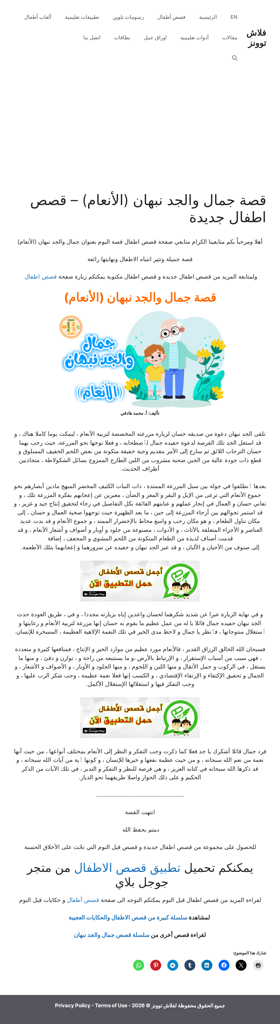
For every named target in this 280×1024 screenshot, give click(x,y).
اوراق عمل (155, 37)
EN (233, 17)
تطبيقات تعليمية (82, 17)
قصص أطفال (171, 17)
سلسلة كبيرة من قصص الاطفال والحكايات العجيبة (128, 917)
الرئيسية (208, 17)
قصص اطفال (40, 276)
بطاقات (122, 37)
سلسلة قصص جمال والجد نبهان (112, 934)
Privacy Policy (72, 1005)
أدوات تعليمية (194, 37)
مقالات (229, 37)
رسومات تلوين (128, 17)
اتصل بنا (91, 37)
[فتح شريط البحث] (234, 58)
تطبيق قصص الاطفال (127, 867)
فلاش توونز (256, 37)
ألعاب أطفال (37, 17)
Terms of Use (111, 1005)
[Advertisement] (140, 140)
